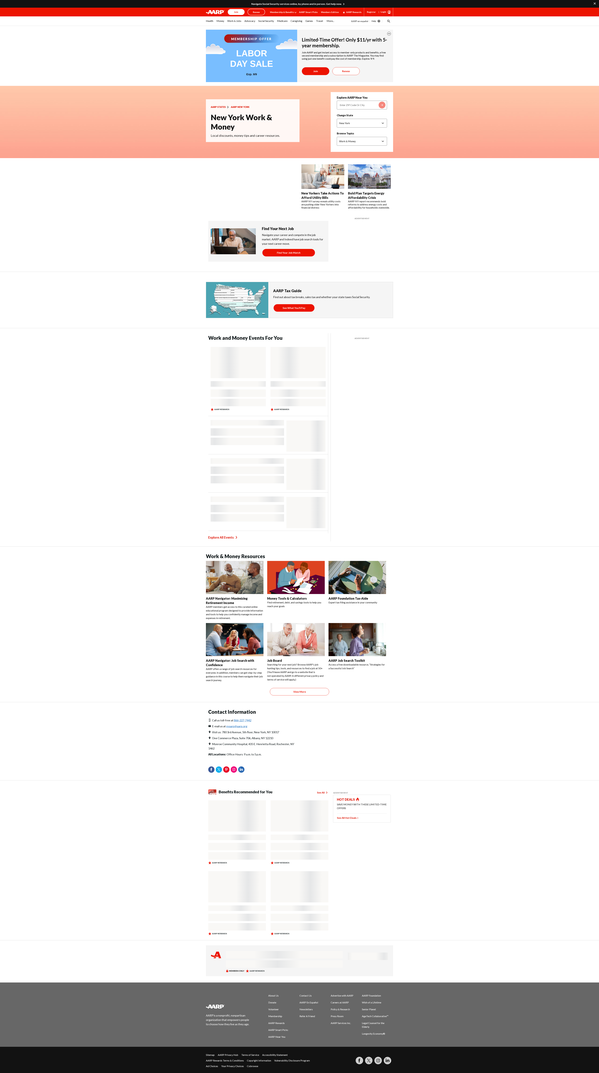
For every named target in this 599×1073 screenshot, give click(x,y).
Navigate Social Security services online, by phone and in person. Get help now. (296, 3)
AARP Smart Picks (308, 12)
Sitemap (210, 1054)
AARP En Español (309, 1002)
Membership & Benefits (282, 12)
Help (374, 21)
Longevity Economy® (373, 1033)
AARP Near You (276, 1036)
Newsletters (306, 1009)
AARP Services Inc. (341, 1022)
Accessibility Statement (275, 1054)
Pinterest (226, 769)
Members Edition (330, 12)
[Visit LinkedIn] (387, 1060)
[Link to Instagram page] (378, 1060)
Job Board (274, 660)
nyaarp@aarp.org (236, 726)
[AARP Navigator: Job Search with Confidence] (234, 639)
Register (371, 12)
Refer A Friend (307, 1016)
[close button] (389, 33)
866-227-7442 (242, 720)
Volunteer (273, 1009)
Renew (346, 71)
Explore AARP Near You (352, 97)
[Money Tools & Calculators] (296, 577)
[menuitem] (209, 22)
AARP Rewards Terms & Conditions (225, 1060)
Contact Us (306, 995)
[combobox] (362, 105)
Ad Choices (212, 1066)
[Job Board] (296, 639)
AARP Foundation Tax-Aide (348, 598)
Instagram (234, 769)
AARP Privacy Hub (228, 1054)
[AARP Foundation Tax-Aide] (357, 577)
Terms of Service (250, 1054)
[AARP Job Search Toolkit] (357, 639)
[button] (388, 21)
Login (383, 11)
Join (315, 71)
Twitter (219, 769)
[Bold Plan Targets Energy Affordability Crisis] (369, 176)
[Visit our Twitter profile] (369, 1060)
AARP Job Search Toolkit (347, 660)
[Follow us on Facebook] (359, 1060)
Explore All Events (221, 537)
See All (321, 792)
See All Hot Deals (347, 817)
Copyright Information (259, 1060)
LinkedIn (241, 769)
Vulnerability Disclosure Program (292, 1060)
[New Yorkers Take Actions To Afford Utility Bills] (322, 176)
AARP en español (359, 21)
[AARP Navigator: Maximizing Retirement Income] (234, 577)
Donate (272, 1002)
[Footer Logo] (228, 1006)
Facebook (211, 769)
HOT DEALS (346, 799)
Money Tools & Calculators (287, 598)
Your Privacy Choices (232, 1066)
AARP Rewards (354, 12)
